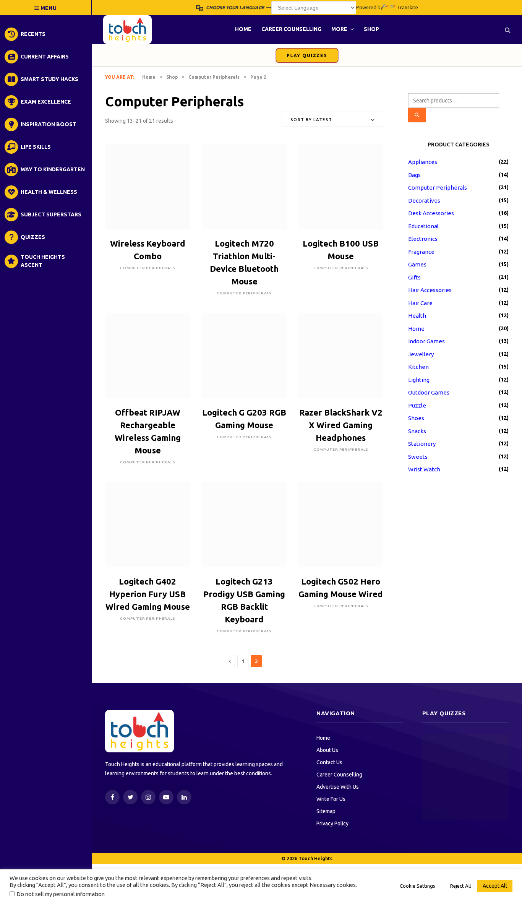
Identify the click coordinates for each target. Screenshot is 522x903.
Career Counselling (291, 29)
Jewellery (421, 354)
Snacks (417, 431)
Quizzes (33, 237)
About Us (327, 750)
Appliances (422, 162)
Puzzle (417, 405)
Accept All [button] (495, 886)
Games (417, 264)
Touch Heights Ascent (43, 261)
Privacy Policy (332, 823)
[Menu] (46, 7)
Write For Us (330, 799)
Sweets (418, 456)
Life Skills (36, 147)
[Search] (507, 29)
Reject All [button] (460, 885)
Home (243, 29)
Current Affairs (45, 57)
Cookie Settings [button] (417, 885)
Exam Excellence (46, 102)
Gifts (414, 277)
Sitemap (326, 811)
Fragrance (421, 251)
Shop (371, 29)
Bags (414, 175)
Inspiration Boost (48, 124)
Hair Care (420, 303)
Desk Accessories (431, 213)
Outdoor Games (428, 392)
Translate (407, 7)
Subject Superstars (51, 214)
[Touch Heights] (127, 29)
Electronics (423, 238)
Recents (33, 34)
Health (417, 315)
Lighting (419, 380)
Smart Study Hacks (49, 79)
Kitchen (418, 367)
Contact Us (329, 762)
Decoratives (424, 200)
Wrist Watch (424, 469)
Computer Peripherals (214, 77)
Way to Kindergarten (53, 169)
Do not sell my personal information (60, 894)
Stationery (422, 443)
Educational (423, 226)
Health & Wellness (49, 192)
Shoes (416, 418)
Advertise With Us (337, 787)
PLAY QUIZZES (307, 55)
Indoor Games (426, 341)
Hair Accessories (430, 290)
